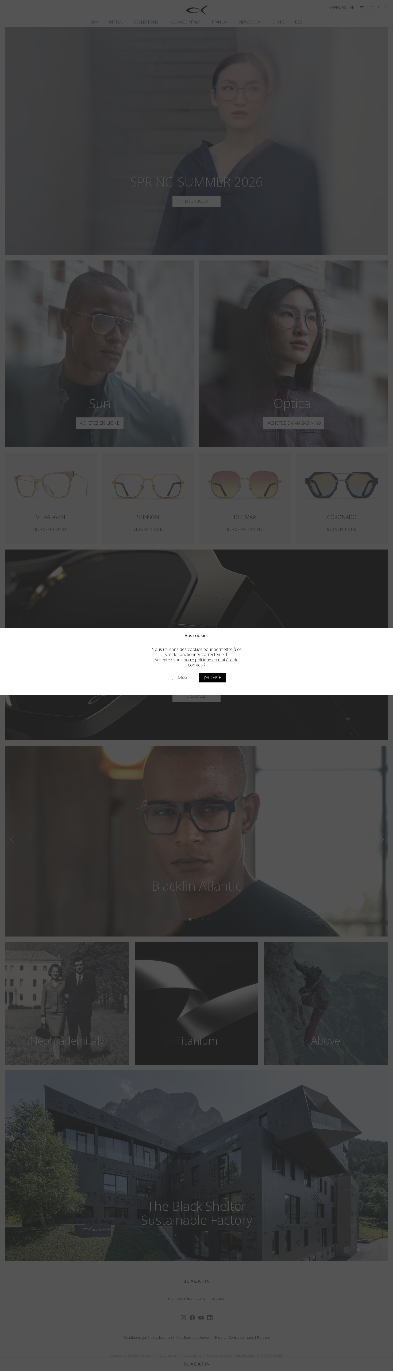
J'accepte (212, 677)
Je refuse (180, 677)
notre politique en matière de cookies (211, 662)
